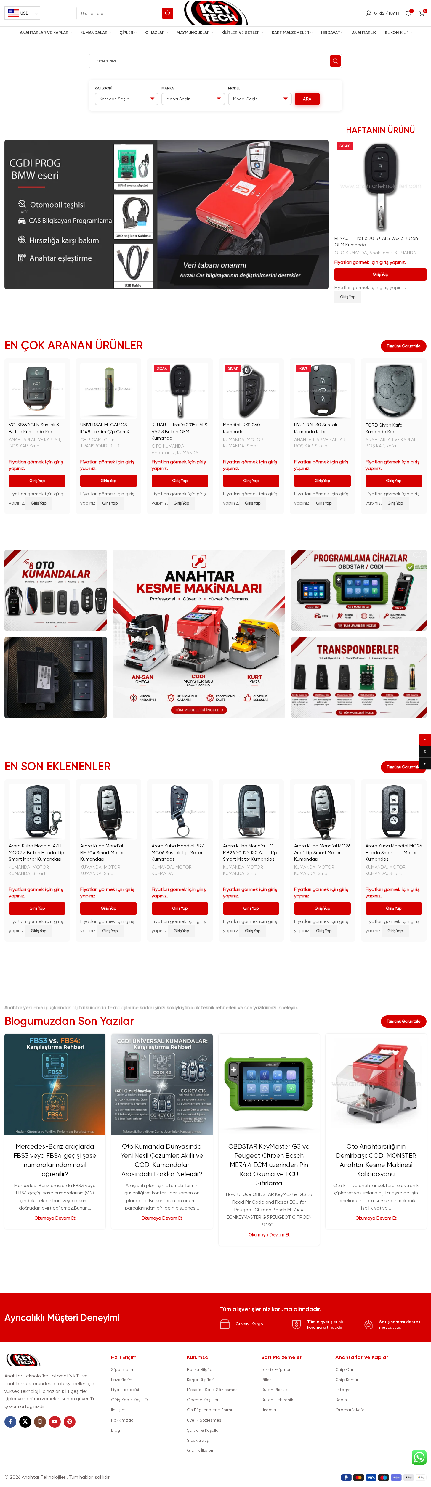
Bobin (341, 1399)
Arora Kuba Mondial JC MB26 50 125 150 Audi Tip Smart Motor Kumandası (250, 852)
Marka (167, 88)
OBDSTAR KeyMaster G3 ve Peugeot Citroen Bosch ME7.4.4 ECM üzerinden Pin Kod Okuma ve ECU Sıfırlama (269, 1164)
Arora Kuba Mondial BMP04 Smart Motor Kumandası (102, 852)
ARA (307, 99)
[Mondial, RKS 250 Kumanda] (251, 391)
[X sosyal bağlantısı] (25, 1422)
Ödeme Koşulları (203, 1399)
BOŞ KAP (18, 446)
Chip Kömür (346, 1379)
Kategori (103, 88)
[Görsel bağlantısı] (23, 1359)
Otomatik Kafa (350, 1409)
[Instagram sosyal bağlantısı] (40, 1422)
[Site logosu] (215, 13)
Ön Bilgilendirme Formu (210, 1409)
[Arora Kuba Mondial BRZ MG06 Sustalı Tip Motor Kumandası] (180, 812)
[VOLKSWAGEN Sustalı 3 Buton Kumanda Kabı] (37, 391)
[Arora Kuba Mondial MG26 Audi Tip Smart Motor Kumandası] (322, 812)
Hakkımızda (122, 1420)
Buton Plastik (274, 1389)
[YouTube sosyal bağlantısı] (55, 1422)
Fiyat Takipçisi (125, 1389)
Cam (109, 439)
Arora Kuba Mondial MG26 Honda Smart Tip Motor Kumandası (394, 852)
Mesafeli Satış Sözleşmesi (213, 1389)
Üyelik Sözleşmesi (204, 1420)
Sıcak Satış (198, 1440)
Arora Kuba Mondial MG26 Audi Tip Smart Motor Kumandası (322, 852)
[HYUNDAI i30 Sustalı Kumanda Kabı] (322, 391)
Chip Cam (345, 1369)
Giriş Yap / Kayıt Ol (130, 1399)
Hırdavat (269, 1409)
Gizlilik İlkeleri (200, 1450)
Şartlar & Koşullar (203, 1430)
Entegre (343, 1389)
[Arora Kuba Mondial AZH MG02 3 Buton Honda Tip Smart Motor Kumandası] (37, 812)
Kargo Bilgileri (200, 1379)
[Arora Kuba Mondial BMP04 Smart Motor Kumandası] (108, 812)
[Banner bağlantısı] (55, 590)
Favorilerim (122, 1379)
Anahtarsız (380, 253)
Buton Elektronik (277, 1399)
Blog (115, 1430)
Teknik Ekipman (276, 1369)
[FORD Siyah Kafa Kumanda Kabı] (394, 391)
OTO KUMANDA (350, 253)
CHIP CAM (91, 439)
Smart (253, 446)
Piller (266, 1379)
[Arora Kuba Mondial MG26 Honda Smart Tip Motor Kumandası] (394, 812)
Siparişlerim (122, 1369)
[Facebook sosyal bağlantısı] (10, 1422)
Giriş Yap (380, 274)
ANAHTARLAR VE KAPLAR (34, 439)
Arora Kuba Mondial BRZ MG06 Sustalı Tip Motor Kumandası (178, 852)
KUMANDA (405, 253)
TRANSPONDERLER (99, 446)
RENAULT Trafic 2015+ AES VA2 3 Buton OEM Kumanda (179, 431)
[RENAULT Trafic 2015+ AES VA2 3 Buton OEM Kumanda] (380, 186)
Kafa (34, 446)
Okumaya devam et (55, 1218)
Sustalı (322, 446)
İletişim (118, 1409)
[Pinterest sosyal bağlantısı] (70, 1422)
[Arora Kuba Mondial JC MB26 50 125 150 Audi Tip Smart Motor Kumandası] (251, 812)
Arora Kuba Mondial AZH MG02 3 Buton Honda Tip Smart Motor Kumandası (36, 852)
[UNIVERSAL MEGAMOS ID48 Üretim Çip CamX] (108, 391)
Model (234, 88)
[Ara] (167, 13)
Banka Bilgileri (201, 1369)
